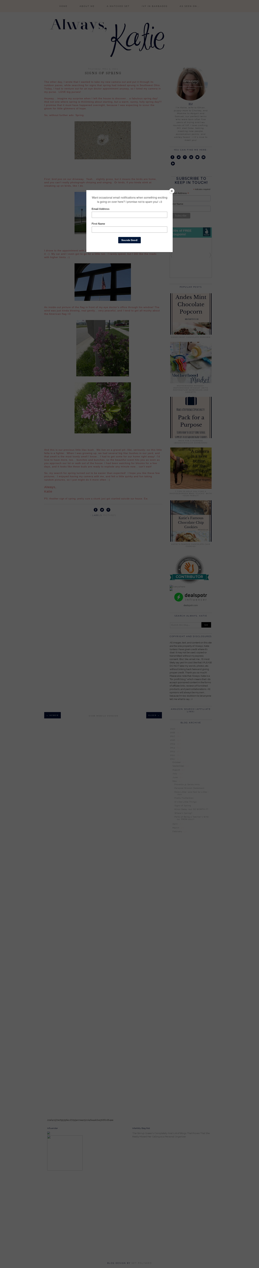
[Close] (171, 191)
